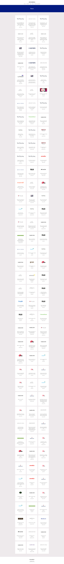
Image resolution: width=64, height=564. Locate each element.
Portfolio (28, 3)
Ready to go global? (37, 3)
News (33, 3)
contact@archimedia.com (32, 561)
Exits (30, 3)
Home (25, 3)
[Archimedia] (32, 0)
